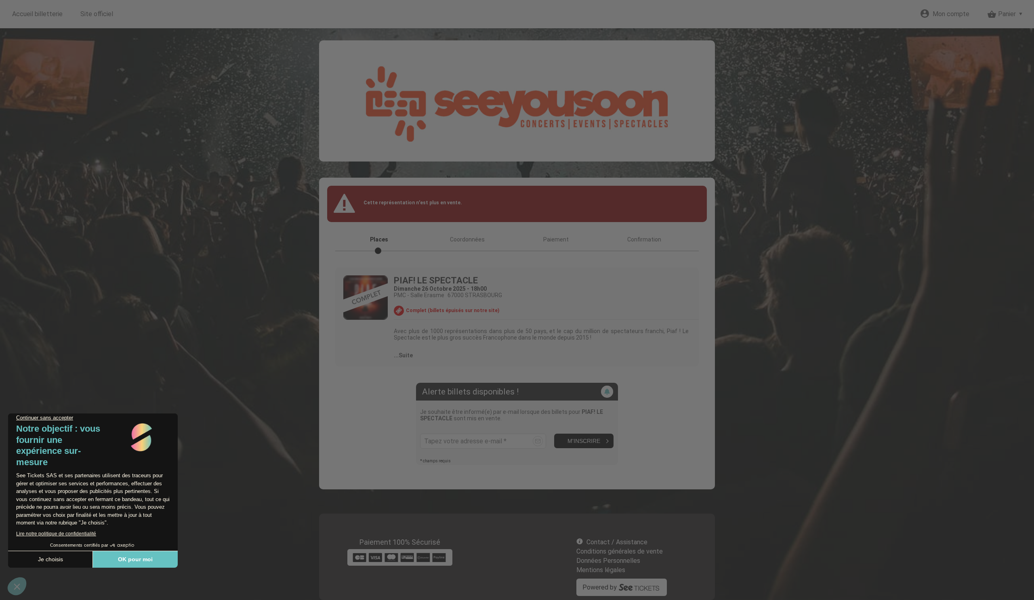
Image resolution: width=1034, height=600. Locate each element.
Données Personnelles (608, 560)
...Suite (403, 355)
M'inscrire (583, 441)
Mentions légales (600, 570)
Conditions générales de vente (619, 551)
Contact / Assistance (616, 542)
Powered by (599, 587)
